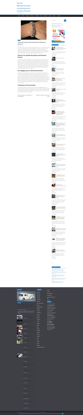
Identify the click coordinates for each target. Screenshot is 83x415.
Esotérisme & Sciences (40, 303)
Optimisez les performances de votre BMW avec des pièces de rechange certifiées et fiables (28, 386)
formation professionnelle (50, 310)
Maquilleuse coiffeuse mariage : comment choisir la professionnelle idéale (60, 79)
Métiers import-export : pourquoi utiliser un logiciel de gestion (25, 96)
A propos (22, 15)
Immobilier (38, 308)
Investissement (49, 312)
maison (54, 313)
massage (53, 315)
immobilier (50, 311)
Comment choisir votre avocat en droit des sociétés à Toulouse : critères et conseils (59, 272)
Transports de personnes (40, 347)
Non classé (38, 330)
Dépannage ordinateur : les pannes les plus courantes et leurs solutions (61, 101)
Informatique (39, 312)
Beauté (48, 305)
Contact (59, 15)
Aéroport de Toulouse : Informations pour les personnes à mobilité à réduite (59, 279)
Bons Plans (32, 15)
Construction (39, 299)
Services (57, 88)
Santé (41, 15)
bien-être (51, 305)
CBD (50, 306)
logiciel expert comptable (50, 313)
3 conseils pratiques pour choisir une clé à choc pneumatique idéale (28, 406)
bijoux (54, 305)
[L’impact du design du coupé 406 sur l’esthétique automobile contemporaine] (19, 351)
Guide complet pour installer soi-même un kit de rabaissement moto (29, 336)
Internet (38, 314)
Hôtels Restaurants (59, 174)
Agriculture (38, 292)
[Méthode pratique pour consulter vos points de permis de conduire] (19, 332)
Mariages (19, 40)
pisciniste (53, 317)
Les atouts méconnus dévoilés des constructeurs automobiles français (28, 327)
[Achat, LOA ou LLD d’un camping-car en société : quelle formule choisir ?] (26, 296)
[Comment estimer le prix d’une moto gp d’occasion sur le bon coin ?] (19, 360)
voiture (51, 327)
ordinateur (48, 316)
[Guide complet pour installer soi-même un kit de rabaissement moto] (19, 337)
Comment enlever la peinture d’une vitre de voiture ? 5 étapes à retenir (58, 276)
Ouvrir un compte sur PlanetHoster (57, 27)
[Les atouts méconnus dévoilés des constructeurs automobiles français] (19, 327)
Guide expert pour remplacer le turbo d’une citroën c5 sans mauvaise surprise (29, 401)
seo (50, 320)
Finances (57, 194)
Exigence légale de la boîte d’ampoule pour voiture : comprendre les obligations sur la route (28, 321)
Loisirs (50, 15)
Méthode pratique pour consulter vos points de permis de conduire (28, 331)
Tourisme (38, 345)
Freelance (48, 311)
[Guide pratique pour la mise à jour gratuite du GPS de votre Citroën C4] (19, 356)
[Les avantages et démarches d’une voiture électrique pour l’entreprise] (19, 317)
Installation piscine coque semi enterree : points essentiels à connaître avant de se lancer (60, 218)
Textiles (38, 343)
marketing (49, 315)
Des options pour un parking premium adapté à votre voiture (28, 341)
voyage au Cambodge (50, 328)
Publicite (38, 334)
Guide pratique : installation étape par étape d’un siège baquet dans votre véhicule (28, 364)
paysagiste (54, 316)
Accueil (19, 15)
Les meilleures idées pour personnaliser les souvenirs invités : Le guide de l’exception (61, 48)
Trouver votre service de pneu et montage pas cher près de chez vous (28, 391)
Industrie (57, 110)
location (54, 312)
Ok (62, 413)
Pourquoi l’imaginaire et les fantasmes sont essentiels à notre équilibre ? (61, 155)
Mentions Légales (49, 293)
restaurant (48, 320)
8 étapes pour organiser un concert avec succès (42, 96)
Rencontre (38, 336)
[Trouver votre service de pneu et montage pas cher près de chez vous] (19, 392)
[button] (55, 15)
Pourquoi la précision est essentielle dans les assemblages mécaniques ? (28, 381)
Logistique (38, 319)
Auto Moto (45, 15)
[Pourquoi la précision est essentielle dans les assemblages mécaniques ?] (19, 382)
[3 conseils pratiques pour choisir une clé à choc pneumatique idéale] (19, 407)
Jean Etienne (24, 309)
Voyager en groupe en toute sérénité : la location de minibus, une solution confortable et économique (29, 376)
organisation (51, 316)
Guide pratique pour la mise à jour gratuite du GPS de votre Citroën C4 (28, 355)
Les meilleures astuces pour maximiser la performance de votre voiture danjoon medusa (29, 370)
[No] (81, 413)
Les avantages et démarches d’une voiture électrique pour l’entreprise (28, 316)
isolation (52, 312)
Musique (38, 328)
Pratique (27, 15)
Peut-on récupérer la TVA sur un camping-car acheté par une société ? (60, 196)
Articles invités (49, 295)
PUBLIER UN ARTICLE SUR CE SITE (56, 23)
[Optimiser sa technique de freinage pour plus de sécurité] (19, 346)
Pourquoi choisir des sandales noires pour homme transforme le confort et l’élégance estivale (61, 239)
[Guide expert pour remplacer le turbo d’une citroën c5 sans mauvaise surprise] (19, 402)
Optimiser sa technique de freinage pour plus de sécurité (28, 345)
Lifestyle (38, 317)
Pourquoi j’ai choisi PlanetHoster (56, 25)
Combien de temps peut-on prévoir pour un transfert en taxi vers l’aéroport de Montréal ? (29, 396)
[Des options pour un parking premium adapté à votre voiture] (19, 341)
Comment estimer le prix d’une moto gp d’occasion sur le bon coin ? (29, 360)
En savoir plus (54, 55)
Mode (57, 237)
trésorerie (48, 327)
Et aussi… (53, 15)
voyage (53, 327)
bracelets (29, 63)
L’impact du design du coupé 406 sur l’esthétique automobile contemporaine (29, 350)
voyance (51, 329)
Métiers (38, 325)
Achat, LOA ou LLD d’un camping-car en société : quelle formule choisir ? (61, 165)
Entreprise (37, 15)
